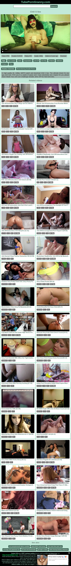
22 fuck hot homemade (29, 549)
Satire (20, 60)
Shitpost (51, 60)
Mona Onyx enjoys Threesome (21, 556)
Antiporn (4, 64)
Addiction (59, 60)
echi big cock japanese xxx (11, 549)
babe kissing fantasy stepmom (58, 549)
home (13, 553)
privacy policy (30, 553)
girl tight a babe (42, 549)
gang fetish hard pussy (38, 546)
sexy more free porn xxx (54, 546)
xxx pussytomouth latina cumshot (19, 546)
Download (63, 56)
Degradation (28, 60)
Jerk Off (36, 60)
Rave (11, 64)
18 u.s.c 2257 (20, 553)
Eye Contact (11, 60)
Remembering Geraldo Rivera (26, 69)
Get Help (44, 60)
